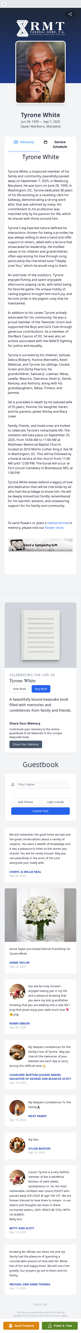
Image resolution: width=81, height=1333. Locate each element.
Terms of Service (51, 1315)
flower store (54, 527)
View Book (19, 689)
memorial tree (58, 523)
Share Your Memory (26, 744)
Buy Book (41, 689)
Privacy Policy (29, 1315)
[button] (40, 915)
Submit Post (40, 811)
